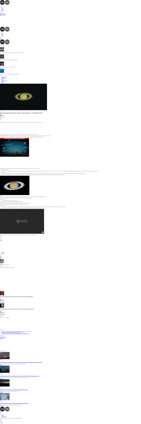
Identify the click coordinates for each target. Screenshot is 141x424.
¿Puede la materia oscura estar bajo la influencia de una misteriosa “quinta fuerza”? (11, 332)
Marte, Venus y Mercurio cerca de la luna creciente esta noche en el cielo (14, 389)
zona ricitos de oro (3, 77)
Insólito (2, 9)
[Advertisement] (70, 21)
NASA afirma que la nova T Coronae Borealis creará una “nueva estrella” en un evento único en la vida (19, 376)
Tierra (2, 8)
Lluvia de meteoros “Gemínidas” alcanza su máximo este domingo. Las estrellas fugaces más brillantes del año (21, 362)
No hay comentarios (2, 302)
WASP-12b (2, 82)
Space (2, 7)
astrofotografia (3, 252)
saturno (2, 253)
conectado (6, 267)
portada (34, 234)
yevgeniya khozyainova (4, 78)
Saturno (22, 134)
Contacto (2, 10)
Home (2, 414)
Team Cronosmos (20, 418)
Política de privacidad (3, 416)
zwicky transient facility (4, 76)
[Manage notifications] (1, 422)
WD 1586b (2, 81)
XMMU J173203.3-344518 (4, 80)
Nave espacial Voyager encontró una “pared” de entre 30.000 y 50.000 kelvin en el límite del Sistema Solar (13, 333)
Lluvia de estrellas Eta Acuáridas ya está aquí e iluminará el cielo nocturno (14, 403)
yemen (2, 79)
